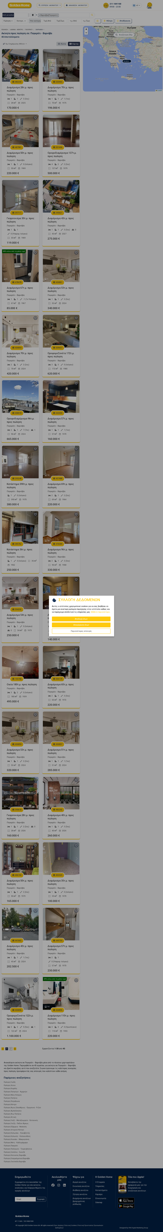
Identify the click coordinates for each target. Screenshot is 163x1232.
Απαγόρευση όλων (81, 625)
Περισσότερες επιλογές (81, 631)
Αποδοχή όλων (81, 619)
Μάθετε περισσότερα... (101, 612)
